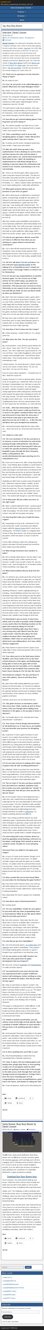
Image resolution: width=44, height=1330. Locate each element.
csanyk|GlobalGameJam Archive (13, 1288)
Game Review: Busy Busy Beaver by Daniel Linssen (19, 1125)
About (22, 20)
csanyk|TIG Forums (9, 1298)
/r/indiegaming (36, 965)
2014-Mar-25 (8, 1129)
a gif (37, 506)
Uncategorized (29, 38)
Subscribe (7, 1317)
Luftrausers (29, 812)
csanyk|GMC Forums (9, 1291)
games (21, 38)
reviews (23, 1129)
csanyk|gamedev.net (9, 1281)
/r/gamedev (23, 965)
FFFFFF (11, 65)
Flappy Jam (21, 65)
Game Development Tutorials (21, 8)
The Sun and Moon (14, 68)
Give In (4, 212)
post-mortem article (22, 265)
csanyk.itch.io (7, 1277)
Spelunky (5, 947)
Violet (31, 231)
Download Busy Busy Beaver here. (22, 1176)
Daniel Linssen (8, 43)
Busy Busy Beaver (16, 63)
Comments (7, 40)
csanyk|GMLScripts (9, 1294)
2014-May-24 (8, 35)
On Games (20, 16)
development (14, 38)
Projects (21, 12)
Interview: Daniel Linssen (14, 32)
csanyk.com (5, 1)
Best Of (6, 38)
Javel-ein (27, 48)
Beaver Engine (20, 528)
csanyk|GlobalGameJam (11, 1284)
